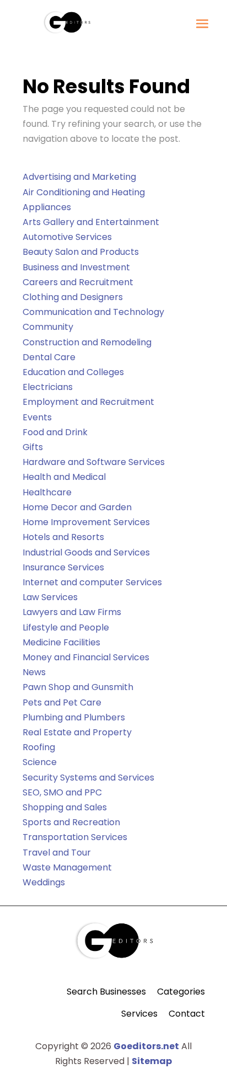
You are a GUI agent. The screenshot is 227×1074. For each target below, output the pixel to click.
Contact (187, 1013)
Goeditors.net (146, 1046)
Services (139, 1013)
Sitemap (152, 1061)
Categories (181, 991)
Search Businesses (106, 991)
